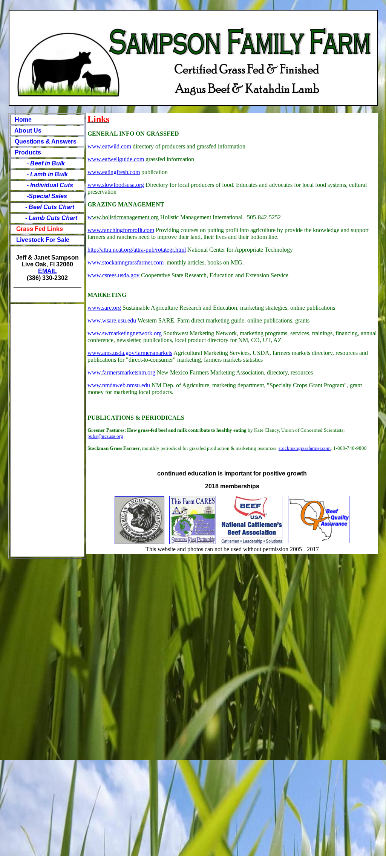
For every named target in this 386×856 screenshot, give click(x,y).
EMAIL (47, 271)
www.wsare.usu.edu (111, 320)
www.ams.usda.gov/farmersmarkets (129, 353)
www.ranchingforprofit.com (120, 230)
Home (23, 119)
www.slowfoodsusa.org (115, 185)
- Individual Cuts (46, 185)
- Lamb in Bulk (47, 174)
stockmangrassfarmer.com (305, 448)
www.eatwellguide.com (115, 159)
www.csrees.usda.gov (113, 275)
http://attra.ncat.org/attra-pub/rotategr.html (136, 249)
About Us (27, 130)
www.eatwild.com (109, 146)
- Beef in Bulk (42, 163)
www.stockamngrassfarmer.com (125, 262)
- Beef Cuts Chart (49, 207)
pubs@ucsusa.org (105, 436)
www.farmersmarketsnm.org (121, 372)
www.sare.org (104, 307)
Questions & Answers (46, 141)
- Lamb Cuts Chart (50, 218)
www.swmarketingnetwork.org (124, 333)
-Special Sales (47, 196)
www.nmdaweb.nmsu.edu (118, 385)
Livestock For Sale (42, 240)
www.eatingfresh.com (113, 172)
